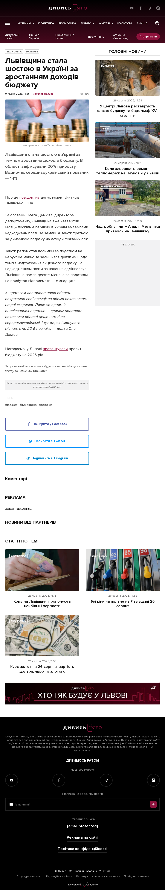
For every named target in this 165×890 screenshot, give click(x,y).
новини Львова (84, 871)
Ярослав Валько (43, 94)
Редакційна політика (59, 876)
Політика (46, 23)
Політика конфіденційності (82, 849)
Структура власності (29, 876)
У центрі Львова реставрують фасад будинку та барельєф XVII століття (127, 111)
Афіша (142, 23)
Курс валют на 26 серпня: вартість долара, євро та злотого (42, 669)
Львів (105, 128)
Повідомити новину (136, 876)
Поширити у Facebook (49, 424)
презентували (55, 348)
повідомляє (29, 197)
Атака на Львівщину (120, 36)
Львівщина (28, 405)
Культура (124, 23)
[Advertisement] (127, 275)
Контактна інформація (106, 876)
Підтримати (148, 36)
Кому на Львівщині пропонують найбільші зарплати (42, 603)
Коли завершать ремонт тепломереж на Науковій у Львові (127, 171)
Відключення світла (64, 36)
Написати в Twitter (49, 441)
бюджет (11, 405)
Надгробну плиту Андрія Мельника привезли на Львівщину (127, 228)
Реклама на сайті (82, 837)
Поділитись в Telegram (50, 458)
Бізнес (86, 23)
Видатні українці (113, 186)
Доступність (96, 36)
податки (45, 405)
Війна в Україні (34, 36)
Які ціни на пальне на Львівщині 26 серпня (123, 603)
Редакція (82, 876)
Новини (24, 23)
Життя (104, 23)
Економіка (67, 23)
